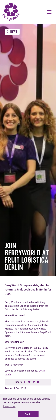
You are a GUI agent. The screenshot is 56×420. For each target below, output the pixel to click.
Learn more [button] (9, 406)
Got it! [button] (28, 414)
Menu (49, 12)
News (13, 31)
